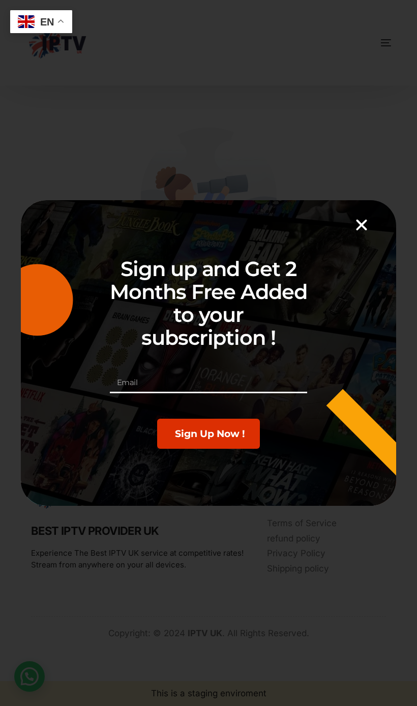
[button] (361, 225)
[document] (208, 353)
